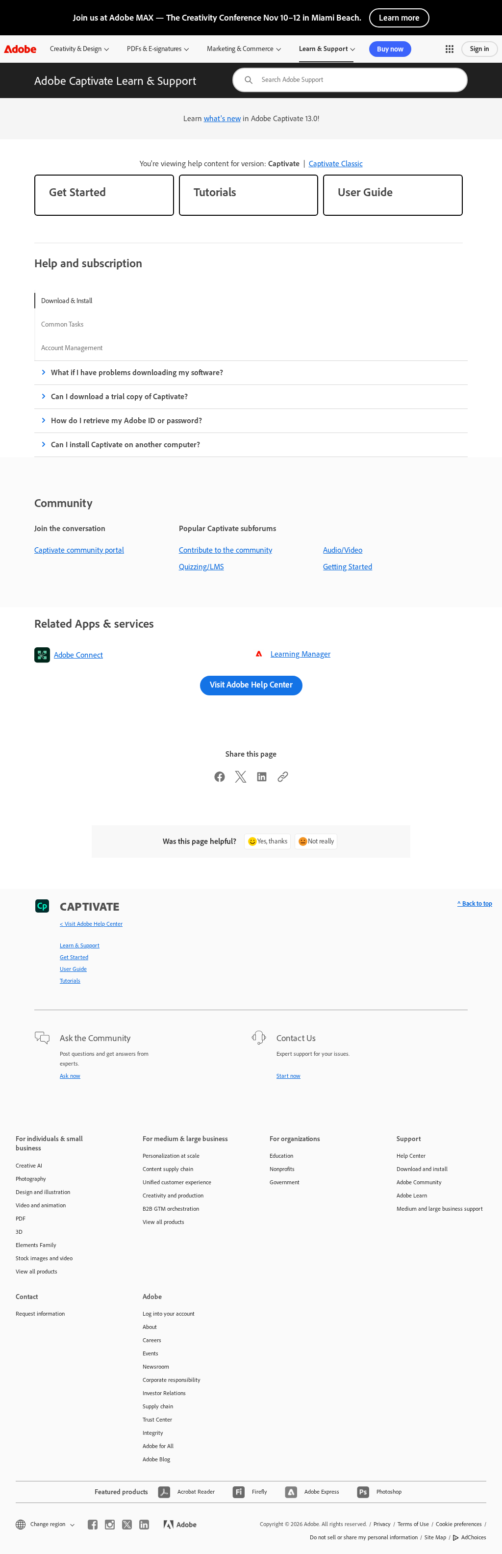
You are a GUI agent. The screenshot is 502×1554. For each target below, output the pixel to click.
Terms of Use (413, 1524)
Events (150, 1353)
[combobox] (350, 80)
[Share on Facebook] (220, 780)
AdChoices (473, 1537)
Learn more (399, 18)
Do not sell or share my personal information (364, 1537)
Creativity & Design (75, 49)
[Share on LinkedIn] (262, 780)
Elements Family (36, 1245)
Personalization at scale (171, 1155)
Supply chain (158, 1406)
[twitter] (127, 1524)
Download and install (422, 1169)
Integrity (153, 1432)
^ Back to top (474, 903)
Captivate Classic (336, 163)
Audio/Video (342, 550)
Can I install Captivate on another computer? (125, 444)
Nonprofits (282, 1169)
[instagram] (110, 1524)
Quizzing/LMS (201, 566)
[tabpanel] (251, 408)
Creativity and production (173, 1195)
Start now (288, 1075)
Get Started (74, 957)
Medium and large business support (440, 1208)
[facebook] (93, 1524)
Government (285, 1182)
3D (19, 1231)
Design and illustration (43, 1192)
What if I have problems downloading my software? (137, 372)
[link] (104, 195)
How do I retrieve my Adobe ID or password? (126, 420)
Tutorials (70, 980)
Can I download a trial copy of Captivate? (119, 396)
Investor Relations (164, 1393)
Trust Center (157, 1419)
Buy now (390, 49)
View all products (36, 1271)
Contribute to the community (225, 550)
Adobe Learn (412, 1195)
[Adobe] (20, 48)
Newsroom (156, 1366)
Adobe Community (419, 1182)
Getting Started (347, 566)
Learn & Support (323, 49)
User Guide (73, 969)
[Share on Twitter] (241, 780)
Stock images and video (44, 1258)
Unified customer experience (177, 1182)
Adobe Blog (156, 1459)
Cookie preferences (459, 1524)
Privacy (382, 1524)
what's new (222, 118)
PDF (20, 1218)
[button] (449, 49)
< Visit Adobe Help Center (91, 923)
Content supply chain (168, 1169)
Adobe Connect (78, 655)
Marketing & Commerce (240, 49)
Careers (152, 1340)
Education (281, 1155)
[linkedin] (144, 1524)
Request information (40, 1313)
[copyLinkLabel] (283, 780)
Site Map (435, 1537)
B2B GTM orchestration (171, 1208)
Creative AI (29, 1165)
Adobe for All (158, 1446)
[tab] (71, 300)
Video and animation (41, 1205)
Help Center (411, 1155)
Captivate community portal (79, 550)
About (150, 1327)
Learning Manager (300, 654)
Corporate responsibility (172, 1379)
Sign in (479, 49)
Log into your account (169, 1313)
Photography (31, 1178)
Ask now (70, 1075)
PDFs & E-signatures (154, 49)
